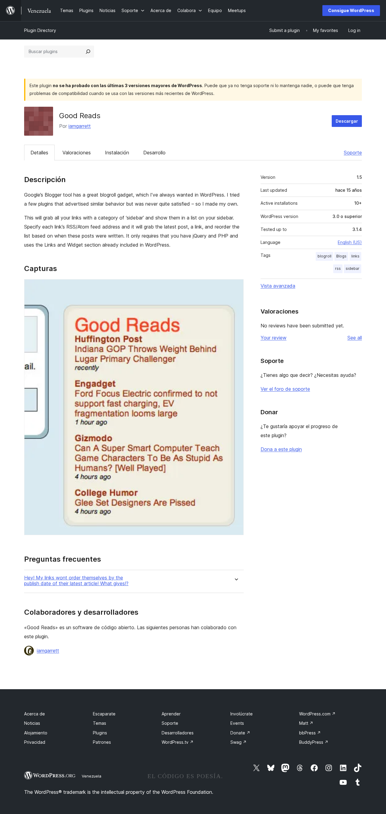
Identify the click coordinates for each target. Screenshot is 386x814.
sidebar (352, 268)
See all (354, 338)
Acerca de (34, 713)
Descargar (347, 121)
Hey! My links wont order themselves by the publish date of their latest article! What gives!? (76, 580)
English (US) (350, 242)
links (355, 256)
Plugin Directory (40, 30)
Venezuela (91, 776)
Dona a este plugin (281, 449)
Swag (238, 742)
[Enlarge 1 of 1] (236, 287)
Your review (273, 338)
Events (237, 723)
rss (338, 268)
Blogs (341, 256)
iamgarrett (79, 126)
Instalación (117, 153)
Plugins (100, 732)
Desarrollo (154, 153)
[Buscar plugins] (88, 52)
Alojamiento (35, 732)
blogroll (324, 256)
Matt (306, 723)
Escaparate (104, 713)
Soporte (353, 153)
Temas (99, 723)
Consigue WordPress (351, 10)
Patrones (102, 742)
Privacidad (34, 742)
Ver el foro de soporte (285, 389)
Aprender (171, 713)
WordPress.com (317, 713)
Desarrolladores (178, 732)
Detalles (39, 153)
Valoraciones (76, 153)
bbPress (310, 732)
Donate (240, 732)
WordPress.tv (178, 742)
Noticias (32, 723)
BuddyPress (313, 742)
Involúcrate (241, 713)
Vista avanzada (278, 286)
